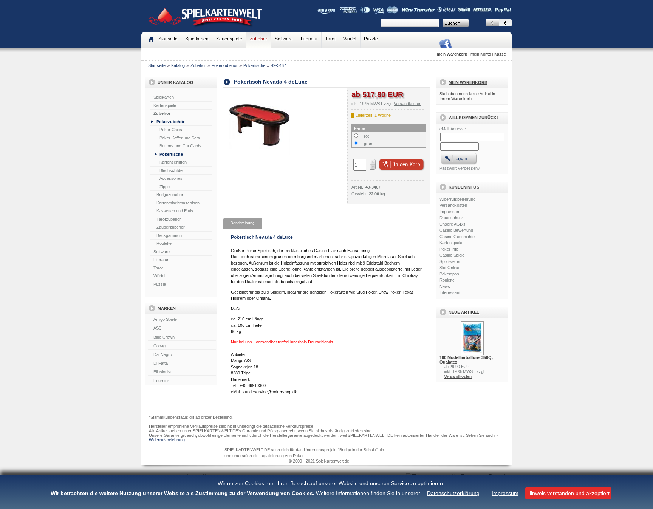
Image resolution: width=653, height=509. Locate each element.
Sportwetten (450, 261)
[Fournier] (182, 380)
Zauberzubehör (170, 227)
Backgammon (169, 235)
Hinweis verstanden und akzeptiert (568, 493)
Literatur (309, 39)
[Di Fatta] (182, 363)
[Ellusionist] (182, 372)
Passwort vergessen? (459, 168)
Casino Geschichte (457, 236)
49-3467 (278, 65)
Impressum (505, 493)
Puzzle (371, 39)
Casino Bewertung (456, 230)
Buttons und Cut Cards (180, 146)
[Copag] (182, 346)
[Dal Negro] (182, 354)
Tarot (330, 39)
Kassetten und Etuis (174, 211)
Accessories (171, 178)
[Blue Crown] (182, 337)
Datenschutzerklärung (453, 493)
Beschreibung (243, 223)
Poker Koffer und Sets (179, 138)
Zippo (164, 186)
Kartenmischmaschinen (178, 203)
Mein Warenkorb (468, 82)
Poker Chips (170, 129)
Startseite (157, 65)
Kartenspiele (229, 39)
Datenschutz (451, 217)
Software (284, 39)
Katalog (178, 65)
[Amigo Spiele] (182, 319)
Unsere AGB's (452, 224)
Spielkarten (197, 39)
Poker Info (448, 249)
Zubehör (258, 39)
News (444, 286)
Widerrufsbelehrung (457, 199)
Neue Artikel (464, 312)
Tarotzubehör (168, 219)
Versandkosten (453, 205)
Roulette (164, 243)
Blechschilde (171, 170)
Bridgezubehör (169, 194)
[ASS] (182, 328)
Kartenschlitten (173, 162)
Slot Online (449, 267)
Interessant (449, 292)
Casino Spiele (451, 255)
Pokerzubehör (225, 65)
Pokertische (254, 65)
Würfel (349, 39)
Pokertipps (449, 274)
